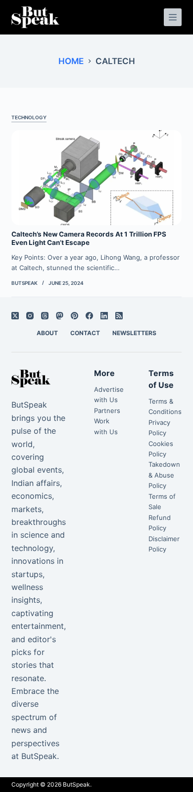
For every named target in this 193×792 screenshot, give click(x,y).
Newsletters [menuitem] (134, 333)
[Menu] (173, 17)
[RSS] (119, 315)
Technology (29, 117)
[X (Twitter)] (15, 315)
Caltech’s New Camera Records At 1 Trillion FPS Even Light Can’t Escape (88, 238)
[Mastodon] (59, 315)
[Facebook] (89, 315)
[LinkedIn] (104, 315)
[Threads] (44, 315)
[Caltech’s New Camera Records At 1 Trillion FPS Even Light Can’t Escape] (96, 177)
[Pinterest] (74, 315)
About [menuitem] (47, 333)
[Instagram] (30, 315)
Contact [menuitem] (85, 333)
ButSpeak (76, 784)
